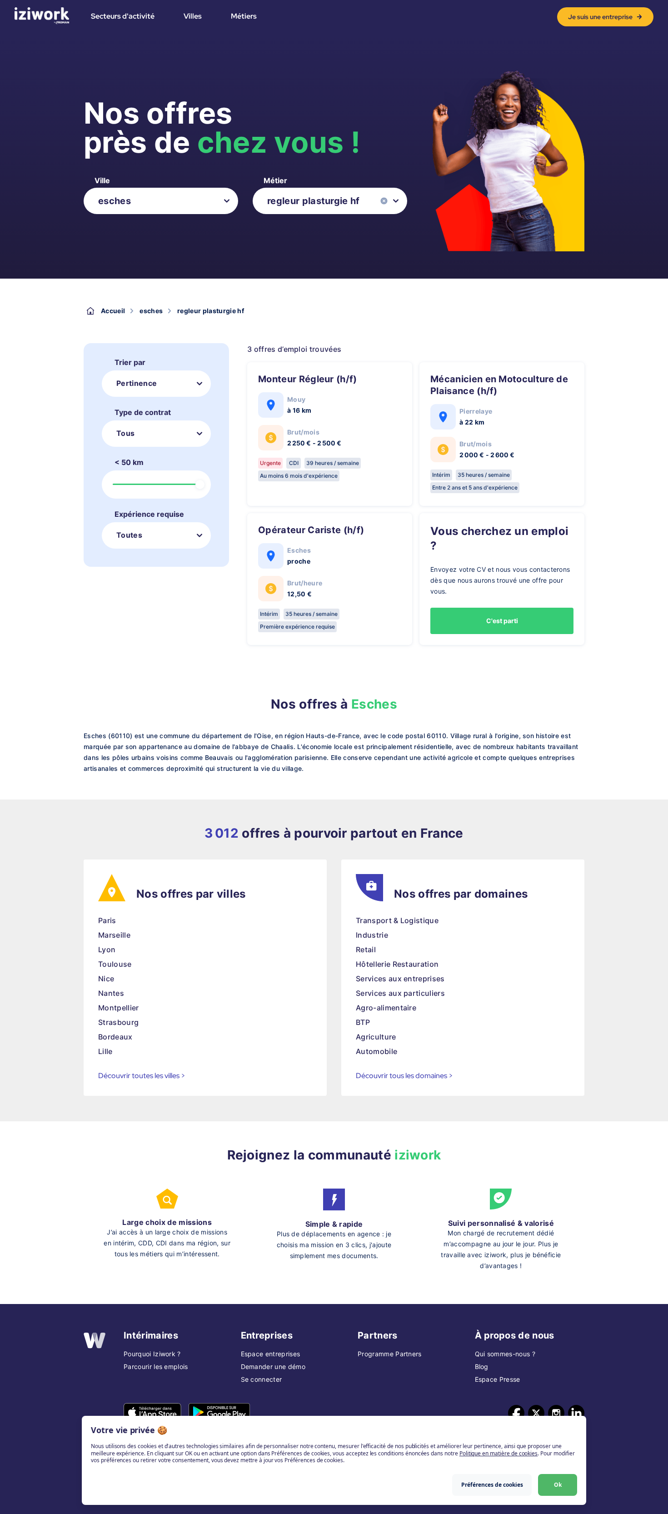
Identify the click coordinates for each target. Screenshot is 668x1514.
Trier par (130, 362)
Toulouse (115, 964)
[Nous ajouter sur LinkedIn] (576, 1413)
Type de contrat (143, 412)
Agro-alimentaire (386, 1007)
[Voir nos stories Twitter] (536, 1413)
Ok (558, 1485)
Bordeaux (115, 1036)
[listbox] (161, 201)
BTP (363, 1022)
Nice (106, 978)
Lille (105, 1051)
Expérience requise (149, 514)
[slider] (199, 484)
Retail (366, 949)
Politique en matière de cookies (498, 1453)
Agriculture (376, 1036)
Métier (275, 180)
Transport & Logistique (397, 920)
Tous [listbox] (125, 433)
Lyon (106, 949)
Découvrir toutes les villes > (141, 1075)
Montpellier (118, 1007)
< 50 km (129, 462)
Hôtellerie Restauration (397, 964)
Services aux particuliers (400, 993)
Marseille (114, 934)
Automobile (376, 1051)
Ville (102, 180)
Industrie (372, 934)
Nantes (111, 993)
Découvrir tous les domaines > (404, 1075)
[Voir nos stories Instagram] (556, 1413)
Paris (107, 920)
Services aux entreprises (400, 978)
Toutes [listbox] (129, 535)
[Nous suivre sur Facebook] (516, 1413)
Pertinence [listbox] (136, 383)
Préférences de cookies (492, 1485)
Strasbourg (118, 1022)
